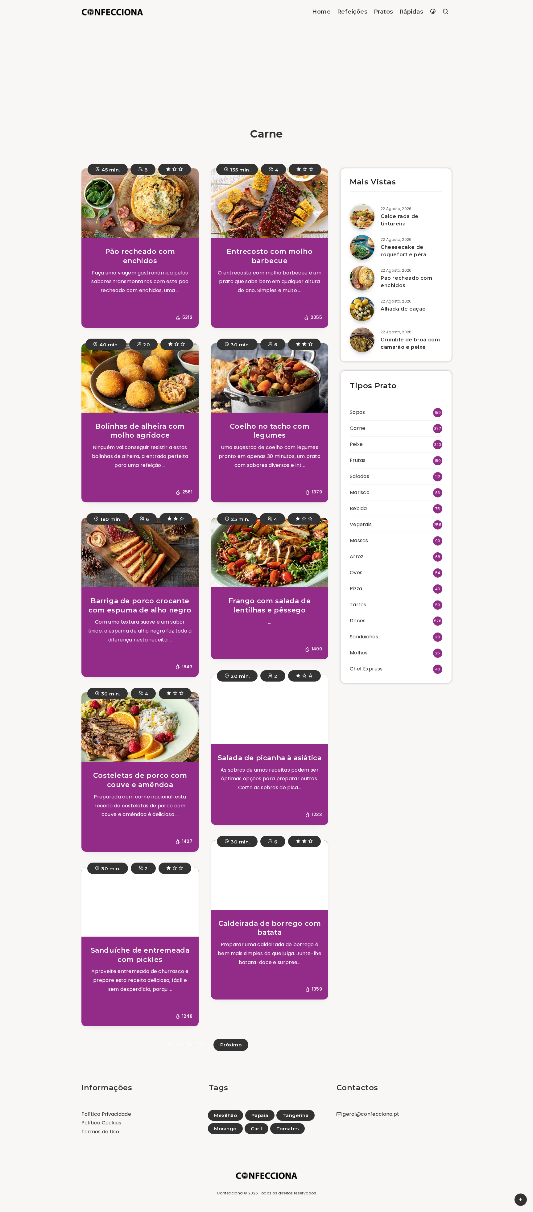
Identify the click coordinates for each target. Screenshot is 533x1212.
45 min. (110, 170)
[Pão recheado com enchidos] (362, 278)
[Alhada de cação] (362, 309)
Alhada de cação (403, 309)
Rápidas (411, 11)
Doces (358, 620)
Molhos (359, 652)
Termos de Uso (100, 1131)
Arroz (357, 556)
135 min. (239, 170)
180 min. (110, 519)
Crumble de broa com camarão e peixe (410, 343)
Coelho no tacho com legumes (269, 431)
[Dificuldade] (174, 169)
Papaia (259, 1115)
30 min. (239, 345)
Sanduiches (364, 636)
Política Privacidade (106, 1114)
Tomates (287, 1129)
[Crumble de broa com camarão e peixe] (362, 340)
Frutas (358, 460)
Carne (358, 428)
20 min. (239, 676)
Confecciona (230, 1193)
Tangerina (296, 1115)
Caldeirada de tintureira (400, 219)
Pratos (383, 11)
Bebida (358, 508)
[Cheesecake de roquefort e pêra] (362, 247)
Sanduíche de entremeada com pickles (140, 955)
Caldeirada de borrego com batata (269, 928)
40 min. (108, 345)
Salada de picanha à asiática (270, 758)
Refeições (352, 11)
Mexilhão (225, 1115)
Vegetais (361, 524)
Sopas (357, 412)
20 (146, 345)
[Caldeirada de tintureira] (362, 216)
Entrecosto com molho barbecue (270, 256)
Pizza (356, 588)
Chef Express (366, 668)
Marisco (360, 492)
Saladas (359, 476)
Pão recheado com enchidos (140, 256)
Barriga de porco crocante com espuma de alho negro (140, 605)
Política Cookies (101, 1122)
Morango (225, 1129)
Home (321, 11)
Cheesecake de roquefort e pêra (404, 250)
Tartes (358, 604)
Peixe (356, 444)
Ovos (356, 572)
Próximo (231, 1045)
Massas (359, 540)
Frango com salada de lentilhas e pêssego (270, 605)
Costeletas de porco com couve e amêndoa (140, 780)
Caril (256, 1129)
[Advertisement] (266, 70)
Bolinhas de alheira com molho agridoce (140, 431)
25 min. (239, 519)
